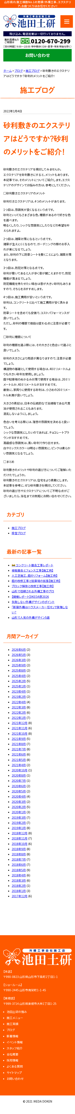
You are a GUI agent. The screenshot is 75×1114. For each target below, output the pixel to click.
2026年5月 (19, 655)
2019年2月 (19, 823)
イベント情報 (15, 1042)
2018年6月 (19, 864)
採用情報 (12, 1060)
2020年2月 (19, 807)
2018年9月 (19, 849)
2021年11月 (20, 728)
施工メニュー (15, 1018)
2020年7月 (19, 781)
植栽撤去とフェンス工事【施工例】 (32, 570)
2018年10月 (20, 844)
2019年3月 (19, 817)
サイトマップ (14, 1072)
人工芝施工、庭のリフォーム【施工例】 (35, 575)
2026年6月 (19, 649)
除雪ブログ (19, 533)
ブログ (11, 1030)
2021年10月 (20, 733)
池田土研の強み (17, 1012)
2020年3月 (19, 802)
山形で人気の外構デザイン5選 (31, 617)
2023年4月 (19, 691)
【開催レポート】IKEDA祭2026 (30, 597)
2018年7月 (19, 859)
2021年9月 (19, 739)
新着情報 (12, 1036)
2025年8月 (19, 670)
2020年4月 (19, 796)
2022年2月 (19, 712)
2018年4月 (19, 875)
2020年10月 (20, 770)
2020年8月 (19, 775)
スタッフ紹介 (14, 1048)
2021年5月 (19, 760)
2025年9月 (19, 665)
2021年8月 (19, 744)
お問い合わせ (37, 55)
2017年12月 (20, 896)
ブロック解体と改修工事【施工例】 (33, 586)
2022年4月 (19, 702)
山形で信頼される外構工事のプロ (33, 591)
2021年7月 (19, 749)
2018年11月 (20, 838)
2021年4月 (19, 765)
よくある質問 (15, 1066)
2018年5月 (19, 870)
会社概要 (12, 1054)
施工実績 (12, 1024)
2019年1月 (19, 828)
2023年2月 (19, 697)
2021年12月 (20, 723)
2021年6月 (19, 754)
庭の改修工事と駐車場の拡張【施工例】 (36, 581)
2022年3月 (19, 707)
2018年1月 (19, 891)
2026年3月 (19, 660)
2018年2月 (19, 886)
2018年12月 (20, 833)
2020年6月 (19, 786)
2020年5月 (19, 791)
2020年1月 (19, 812)
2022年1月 (19, 718)
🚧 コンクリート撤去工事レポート (32, 565)
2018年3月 (19, 880)
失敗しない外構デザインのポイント (33, 602)
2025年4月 (19, 676)
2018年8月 (19, 854)
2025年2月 (19, 681)
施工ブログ (19, 528)
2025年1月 (19, 686)
